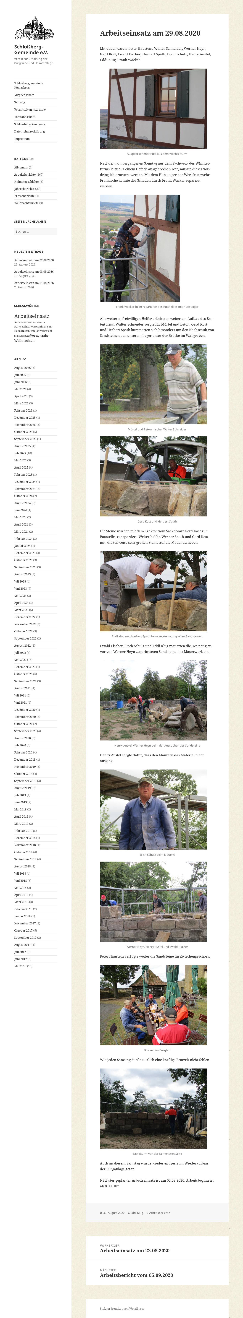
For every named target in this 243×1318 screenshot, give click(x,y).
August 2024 (22, 503)
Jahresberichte (24, 189)
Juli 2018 (20, 873)
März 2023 (21, 610)
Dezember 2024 (25, 482)
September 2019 (25, 781)
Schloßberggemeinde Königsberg (28, 85)
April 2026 (21, 396)
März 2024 (21, 532)
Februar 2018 (23, 909)
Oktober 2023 (23, 560)
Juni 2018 (20, 881)
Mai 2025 (20, 460)
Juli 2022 (20, 653)
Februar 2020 (23, 752)
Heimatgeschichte (26, 182)
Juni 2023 (20, 589)
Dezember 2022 (25, 617)
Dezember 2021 (25, 667)
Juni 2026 (20, 382)
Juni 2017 (20, 959)
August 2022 (22, 646)
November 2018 (25, 845)
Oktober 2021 (23, 674)
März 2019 (21, 824)
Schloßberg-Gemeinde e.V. (31, 49)
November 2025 (25, 425)
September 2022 (25, 638)
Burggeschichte (23, 326)
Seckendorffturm (22, 336)
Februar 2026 (23, 410)
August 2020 (22, 738)
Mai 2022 (20, 660)
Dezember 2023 (25, 553)
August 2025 (22, 446)
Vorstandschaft (24, 117)
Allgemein (21, 167)
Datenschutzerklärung (29, 131)
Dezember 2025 (25, 418)
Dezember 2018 (25, 838)
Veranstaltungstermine (30, 109)
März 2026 (21, 403)
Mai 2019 (20, 809)
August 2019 (22, 788)
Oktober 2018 (23, 852)
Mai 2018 (20, 888)
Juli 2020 (20, 745)
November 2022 (25, 624)
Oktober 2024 (23, 496)
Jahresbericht (44, 330)
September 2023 (25, 567)
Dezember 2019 (25, 759)
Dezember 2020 (25, 710)
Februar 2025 (23, 475)
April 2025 (21, 467)
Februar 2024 (23, 539)
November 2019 (25, 767)
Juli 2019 (20, 795)
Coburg (36, 327)
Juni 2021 (20, 703)
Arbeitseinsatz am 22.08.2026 (34, 260)
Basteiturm (39, 322)
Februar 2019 (23, 831)
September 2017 (25, 938)
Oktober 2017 (23, 930)
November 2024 (25, 489)
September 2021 (25, 681)
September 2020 (25, 731)
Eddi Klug (137, 1213)
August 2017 (22, 945)
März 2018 (21, 902)
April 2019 (21, 816)
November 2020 (25, 717)
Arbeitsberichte (25, 174)
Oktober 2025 (23, 432)
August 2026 (22, 368)
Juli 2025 (20, 453)
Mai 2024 (20, 517)
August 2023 (22, 574)
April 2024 (21, 524)
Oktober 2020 (23, 724)
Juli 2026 (20, 375)
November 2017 (25, 923)
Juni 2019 (20, 802)
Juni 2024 (20, 510)
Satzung (19, 102)
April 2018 (21, 895)
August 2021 (22, 688)
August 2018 (22, 866)
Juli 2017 (20, 952)
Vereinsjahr (39, 335)
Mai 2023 (20, 596)
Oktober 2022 (23, 631)
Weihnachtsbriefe (26, 203)
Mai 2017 (20, 966)
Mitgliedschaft (24, 95)
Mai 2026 (20, 389)
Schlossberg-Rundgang (29, 124)
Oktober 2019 (23, 774)
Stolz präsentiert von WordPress (122, 1309)
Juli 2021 (20, 695)
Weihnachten (24, 340)
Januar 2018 (22, 916)
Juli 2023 (20, 581)
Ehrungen (45, 326)
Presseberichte (24, 196)
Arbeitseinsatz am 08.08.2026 (34, 272)
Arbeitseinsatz (31, 315)
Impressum (22, 139)
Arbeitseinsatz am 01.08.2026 (34, 283)
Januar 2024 (22, 546)
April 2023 (21, 603)
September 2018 (25, 859)
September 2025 (25, 439)
